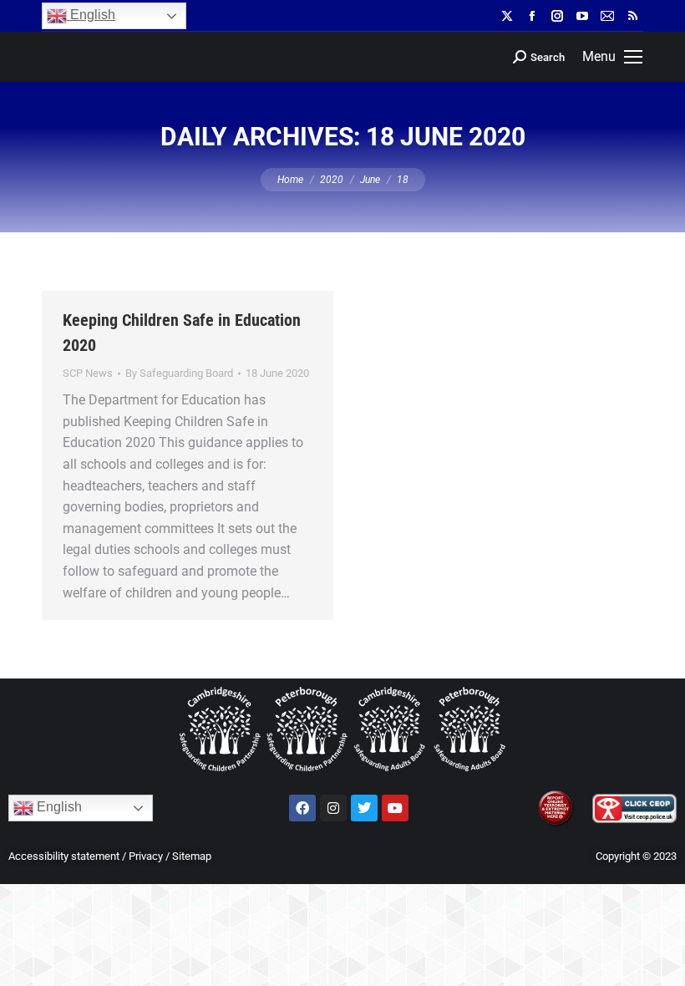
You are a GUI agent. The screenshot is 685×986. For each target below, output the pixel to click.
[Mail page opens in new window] (607, 16)
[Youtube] (395, 808)
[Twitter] (364, 808)
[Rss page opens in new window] (632, 16)
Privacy (146, 856)
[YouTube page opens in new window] (582, 16)
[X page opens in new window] (507, 16)
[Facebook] (302, 808)
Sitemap (191, 856)
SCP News (88, 373)
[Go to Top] (660, 961)
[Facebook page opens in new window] (532, 16)
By (179, 373)
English (91, 15)
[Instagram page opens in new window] (557, 16)
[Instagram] (333, 808)
